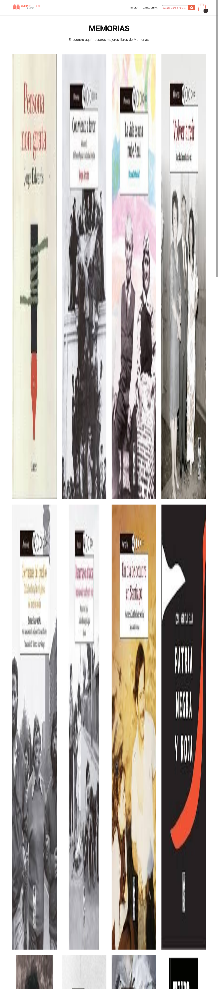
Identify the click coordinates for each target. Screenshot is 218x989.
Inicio (134, 8)
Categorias (150, 8)
